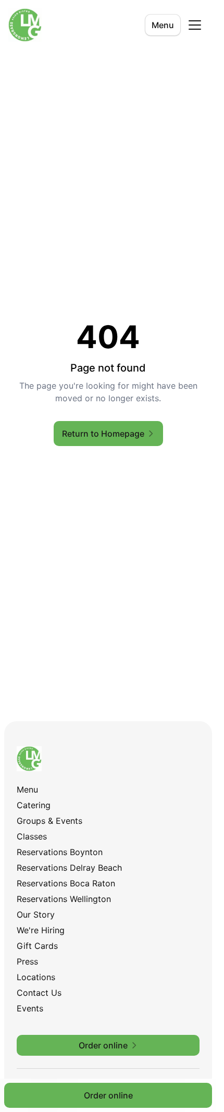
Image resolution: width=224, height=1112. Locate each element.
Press (27, 961)
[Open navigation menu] (194, 25)
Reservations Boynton (60, 852)
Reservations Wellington (64, 899)
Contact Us (39, 992)
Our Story (36, 914)
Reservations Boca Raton (66, 883)
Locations (36, 977)
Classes (32, 836)
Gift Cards (37, 946)
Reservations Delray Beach (69, 867)
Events (30, 1008)
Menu (163, 25)
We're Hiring (41, 930)
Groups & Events (49, 821)
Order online (108, 1095)
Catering (34, 805)
